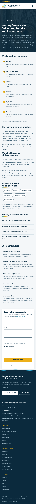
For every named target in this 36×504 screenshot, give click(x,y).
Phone (5, 336)
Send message (18, 359)
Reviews (4, 480)
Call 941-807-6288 (10, 392)
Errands (4, 440)
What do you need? (9, 346)
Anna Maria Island (26, 190)
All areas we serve (7, 469)
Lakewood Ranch (20, 195)
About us (4, 477)
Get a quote (25, 392)
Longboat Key (8, 195)
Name (5, 320)
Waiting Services (6, 443)
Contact (4, 486)
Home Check (5, 437)
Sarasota (15, 190)
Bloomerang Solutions (11, 501)
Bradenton (7, 190)
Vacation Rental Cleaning (9, 431)
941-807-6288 (6, 1)
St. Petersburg (8, 199)
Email (5, 328)
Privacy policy (6, 489)
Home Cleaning (6, 428)
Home (3, 21)
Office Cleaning (6, 434)
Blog (3, 483)
